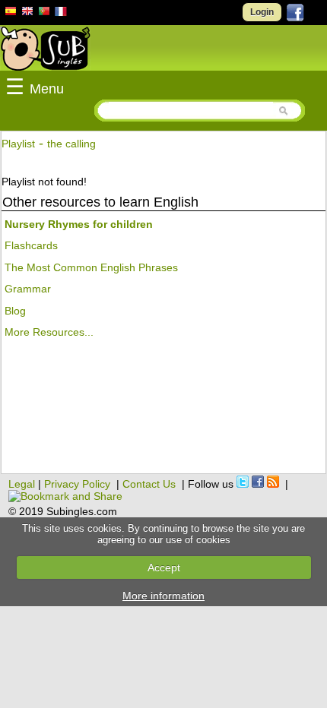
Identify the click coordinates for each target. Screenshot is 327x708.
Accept (164, 567)
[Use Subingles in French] (61, 14)
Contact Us (149, 484)
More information (163, 595)
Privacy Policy (77, 484)
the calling (71, 143)
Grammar (28, 289)
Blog (15, 311)
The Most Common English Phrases (91, 267)
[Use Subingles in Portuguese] (44, 13)
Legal (21, 484)
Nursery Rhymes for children (79, 224)
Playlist (18, 143)
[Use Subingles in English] (27, 13)
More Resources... (49, 332)
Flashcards (31, 245)
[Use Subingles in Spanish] (11, 14)
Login (262, 12)
